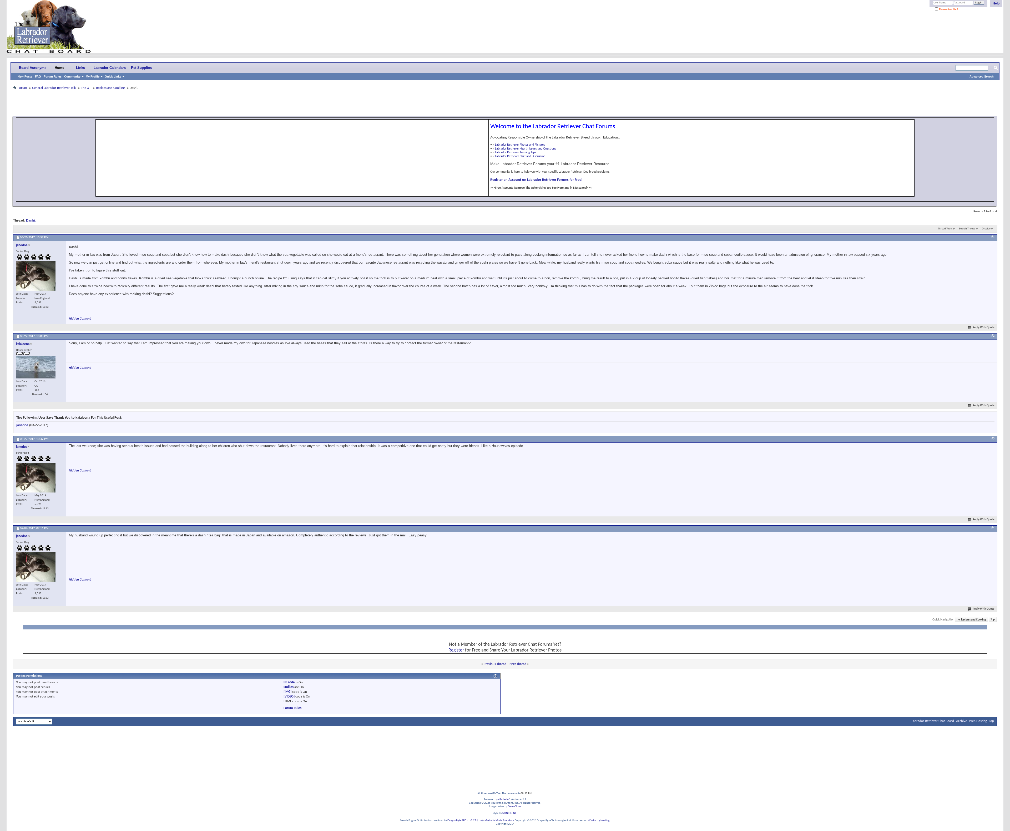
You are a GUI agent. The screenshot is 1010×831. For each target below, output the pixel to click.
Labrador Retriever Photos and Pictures (520, 144)
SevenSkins (514, 806)
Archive (961, 721)
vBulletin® (504, 799)
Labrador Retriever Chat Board (933, 721)
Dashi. (31, 221)
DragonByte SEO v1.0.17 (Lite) (465, 820)
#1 (992, 237)
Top (993, 619)
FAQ (38, 76)
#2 (992, 335)
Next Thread (517, 664)
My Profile (92, 76)
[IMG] (287, 692)
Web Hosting (978, 721)
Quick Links (113, 76)
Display (986, 228)
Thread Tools (945, 228)
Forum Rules (53, 76)
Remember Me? (948, 9)
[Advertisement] (505, 103)
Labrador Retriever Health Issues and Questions (525, 148)
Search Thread (967, 228)
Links (80, 68)
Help (996, 3)
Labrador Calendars (110, 68)
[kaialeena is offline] (35, 367)
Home (59, 68)
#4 (992, 528)
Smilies (289, 687)
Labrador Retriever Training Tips (515, 152)
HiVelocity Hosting (598, 820)
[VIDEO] (289, 696)
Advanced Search (981, 76)
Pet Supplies (141, 68)
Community (72, 76)
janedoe (22, 425)
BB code (289, 682)
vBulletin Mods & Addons (499, 820)
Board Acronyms (32, 68)
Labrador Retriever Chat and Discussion (520, 156)
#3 (992, 438)
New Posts (25, 76)
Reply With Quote (983, 327)
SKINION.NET (510, 813)
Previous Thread (495, 664)
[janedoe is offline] (35, 276)
